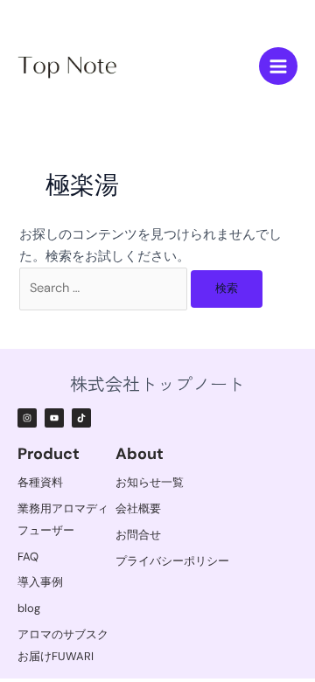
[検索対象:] (105, 288)
